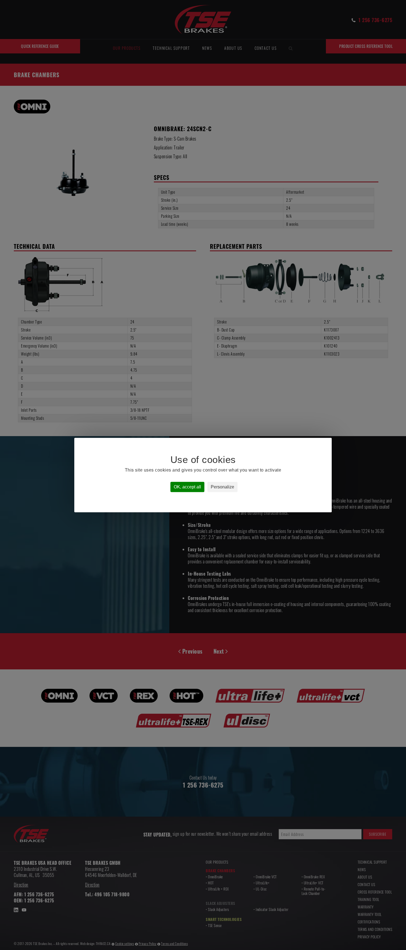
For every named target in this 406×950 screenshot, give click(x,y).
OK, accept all (187, 487)
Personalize (222, 487)
